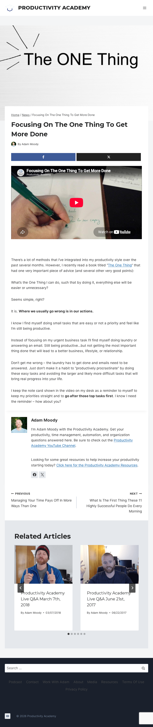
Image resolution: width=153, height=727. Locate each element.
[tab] (69, 634)
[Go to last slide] (21, 588)
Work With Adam (56, 682)
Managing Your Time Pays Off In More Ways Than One (41, 500)
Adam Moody (30, 144)
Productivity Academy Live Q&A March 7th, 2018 (43, 599)
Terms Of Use (133, 682)
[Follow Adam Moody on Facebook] (34, 474)
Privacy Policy (76, 689)
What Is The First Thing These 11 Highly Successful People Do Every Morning (114, 502)
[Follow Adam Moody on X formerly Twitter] (42, 474)
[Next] (132, 588)
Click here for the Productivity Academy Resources (96, 465)
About (78, 682)
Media (92, 682)
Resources (109, 682)
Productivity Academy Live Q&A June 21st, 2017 (109, 599)
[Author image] (13, 144)
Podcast (15, 682)
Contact (32, 682)
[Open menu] (144, 8)
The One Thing (120, 265)
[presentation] (43, 564)
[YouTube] (7, 716)
